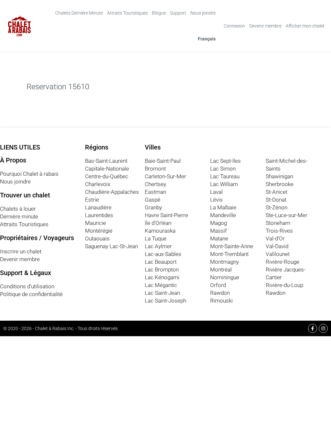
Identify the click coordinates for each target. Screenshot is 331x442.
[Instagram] (323, 328)
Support (178, 13)
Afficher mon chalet (305, 25)
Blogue (159, 13)
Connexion (234, 25)
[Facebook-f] (312, 328)
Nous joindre (203, 13)
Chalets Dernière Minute (79, 13)
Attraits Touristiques (127, 13)
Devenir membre (265, 25)
